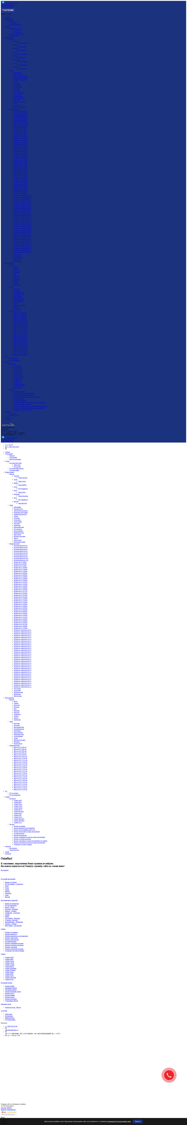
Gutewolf (16, 278)
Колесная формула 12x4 (21, 125)
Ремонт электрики (11, 947)
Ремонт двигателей (11, 938)
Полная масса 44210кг (20, 190)
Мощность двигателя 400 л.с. (23, 226)
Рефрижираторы (19, 300)
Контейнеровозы (19, 294)
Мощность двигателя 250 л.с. (23, 204)
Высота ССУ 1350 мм (20, 349)
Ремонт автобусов (11, 934)
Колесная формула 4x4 (21, 112)
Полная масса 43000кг (20, 186)
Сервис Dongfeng (19, 386)
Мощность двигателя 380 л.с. (23, 221)
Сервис (7, 362)
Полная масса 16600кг (20, 140)
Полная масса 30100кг (20, 162)
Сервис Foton (18, 369)
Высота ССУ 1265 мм (20, 344)
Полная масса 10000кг (20, 133)
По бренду (13, 364)
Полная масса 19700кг (20, 147)
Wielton (16, 281)
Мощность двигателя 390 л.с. (23, 224)
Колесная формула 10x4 (21, 123)
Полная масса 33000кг (20, 169)
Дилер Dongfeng (23, 61)
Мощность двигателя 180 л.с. (23, 199)
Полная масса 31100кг (20, 166)
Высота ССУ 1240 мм (20, 338)
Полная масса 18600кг (20, 144)
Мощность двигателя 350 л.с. (23, 215)
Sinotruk (16, 41)
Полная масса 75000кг (20, 193)
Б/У (6, 356)
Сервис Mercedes (19, 384)
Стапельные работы (11, 1001)
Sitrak (15, 45)
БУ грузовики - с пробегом (14, 884)
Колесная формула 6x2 (21, 114)
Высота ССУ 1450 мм (20, 351)
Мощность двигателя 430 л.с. (23, 234)
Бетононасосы (18, 74)
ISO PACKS (17, 285)
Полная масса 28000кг (20, 155)
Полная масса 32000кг (20, 168)
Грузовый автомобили (8, 879)
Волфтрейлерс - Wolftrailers (14, 922)
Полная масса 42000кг (20, 184)
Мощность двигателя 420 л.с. (23, 232)
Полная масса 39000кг (20, 179)
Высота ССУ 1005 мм (20, 322)
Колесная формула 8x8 (21, 122)
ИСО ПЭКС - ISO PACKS (13, 925)
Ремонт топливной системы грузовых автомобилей (29, 402)
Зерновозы (17, 90)
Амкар (7, 914)
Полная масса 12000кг (20, 135)
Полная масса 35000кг (20, 171)
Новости (12, 21)
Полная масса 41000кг (20, 180)
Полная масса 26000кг (20, 153)
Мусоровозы (18, 94)
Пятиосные (17, 259)
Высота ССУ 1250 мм (20, 342)
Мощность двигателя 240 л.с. (23, 202)
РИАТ (7, 916)
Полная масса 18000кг (20, 142)
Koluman (16, 272)
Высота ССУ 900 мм (20, 316)
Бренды (12, 39)
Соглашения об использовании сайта (119, 1121)
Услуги (7, 26)
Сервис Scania (18, 373)
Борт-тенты (17, 100)
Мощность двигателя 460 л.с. (23, 241)
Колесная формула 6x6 (21, 118)
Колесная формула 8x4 (21, 120)
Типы (11, 70)
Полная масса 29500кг (20, 160)
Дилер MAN (22, 57)
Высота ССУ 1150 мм (20, 331)
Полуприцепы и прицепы (9, 900)
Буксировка (17, 32)
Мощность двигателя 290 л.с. (23, 210)
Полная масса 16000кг (20, 138)
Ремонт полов (9, 997)
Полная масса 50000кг (20, 191)
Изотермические (19, 92)
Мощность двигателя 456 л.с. (23, 239)
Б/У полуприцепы (15, 360)
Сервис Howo (18, 375)
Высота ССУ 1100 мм (20, 323)
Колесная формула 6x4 (21, 116)
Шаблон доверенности (8, 1109)
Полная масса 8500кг (20, 131)
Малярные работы (11, 988)
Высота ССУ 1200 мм (20, 333)
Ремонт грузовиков (19, 391)
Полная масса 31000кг (20, 164)
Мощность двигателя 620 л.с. (23, 250)
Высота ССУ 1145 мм (20, 329)
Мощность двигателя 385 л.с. (23, 223)
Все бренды (13, 413)
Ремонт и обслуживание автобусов (24, 395)
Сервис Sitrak (18, 371)
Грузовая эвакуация (16, 28)
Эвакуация (17, 30)
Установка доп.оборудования (23, 410)
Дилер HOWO (22, 50)
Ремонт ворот (9, 993)
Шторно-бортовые (19, 101)
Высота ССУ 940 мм (20, 318)
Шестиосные (18, 261)
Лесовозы (17, 290)
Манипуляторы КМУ (20, 79)
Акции (7, 417)
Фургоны (16, 83)
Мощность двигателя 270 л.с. (23, 206)
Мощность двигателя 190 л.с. (23, 201)
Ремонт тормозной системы (14, 949)
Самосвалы (17, 85)
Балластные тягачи (19, 107)
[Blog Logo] (8, 12)
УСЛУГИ (4, 1011)
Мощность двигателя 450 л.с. (23, 237)
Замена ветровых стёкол (13, 991)
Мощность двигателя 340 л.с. (23, 213)
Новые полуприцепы (12, 903)
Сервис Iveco (18, 388)
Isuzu (15, 63)
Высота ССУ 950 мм (20, 320)
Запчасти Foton (14, 415)
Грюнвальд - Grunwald (12, 913)
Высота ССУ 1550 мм (20, 355)
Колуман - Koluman (11, 909)
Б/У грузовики (14, 358)
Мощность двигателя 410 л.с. (23, 228)
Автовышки (17, 72)
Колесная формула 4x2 (21, 111)
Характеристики (14, 109)
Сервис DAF (17, 380)
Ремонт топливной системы (14, 943)
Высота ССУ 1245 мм (20, 340)
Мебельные (17, 296)
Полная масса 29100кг (20, 158)
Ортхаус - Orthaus (11, 924)
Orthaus (16, 283)
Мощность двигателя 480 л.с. (23, 245)
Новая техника (9, 37)
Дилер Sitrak (22, 46)
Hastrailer (16, 276)
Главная (7, 17)
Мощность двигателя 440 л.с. (23, 235)
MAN (15, 56)
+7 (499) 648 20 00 (11, 3)
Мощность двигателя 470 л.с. (23, 243)
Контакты (8, 419)
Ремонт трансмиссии (20, 400)
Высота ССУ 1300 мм (20, 345)
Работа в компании (15, 24)
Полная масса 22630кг (20, 149)
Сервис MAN (18, 366)
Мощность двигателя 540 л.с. (23, 248)
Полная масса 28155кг (20, 157)
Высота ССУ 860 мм (20, 314)
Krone (15, 267)
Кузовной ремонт (19, 399)
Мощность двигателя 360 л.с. (23, 217)
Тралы (16, 303)
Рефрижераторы (19, 98)
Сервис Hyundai (19, 377)
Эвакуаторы (17, 105)
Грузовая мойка (14, 35)
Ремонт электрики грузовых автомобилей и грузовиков (30, 406)
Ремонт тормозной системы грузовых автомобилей (29, 408)
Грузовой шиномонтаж (17, 34)
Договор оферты (6, 1108)
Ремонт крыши (10, 995)
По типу (12, 389)
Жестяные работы (11, 990)
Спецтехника (18, 87)
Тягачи (16, 81)
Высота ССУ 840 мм (20, 312)
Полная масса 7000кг (20, 127)
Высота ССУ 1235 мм (20, 336)
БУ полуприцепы (11, 905)
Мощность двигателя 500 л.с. (23, 246)
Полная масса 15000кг (20, 136)
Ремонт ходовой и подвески (22, 404)
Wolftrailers (17, 279)
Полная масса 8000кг (20, 129)
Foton (15, 52)
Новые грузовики (11, 882)
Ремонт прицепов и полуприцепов (24, 393)
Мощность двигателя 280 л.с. (23, 208)
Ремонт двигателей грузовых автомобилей (27, 397)
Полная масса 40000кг (20, 177)
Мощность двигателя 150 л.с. (23, 195)
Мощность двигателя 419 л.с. (23, 230)
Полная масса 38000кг (20, 175)
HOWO (16, 48)
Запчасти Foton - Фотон (13, 1007)
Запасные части (6, 1004)
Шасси (16, 103)
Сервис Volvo (18, 382)
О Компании (9, 19)
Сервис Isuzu (18, 378)
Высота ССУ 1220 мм (20, 334)
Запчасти (8, 411)
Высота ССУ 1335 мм (20, 347)
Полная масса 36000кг (20, 173)
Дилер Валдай (22, 68)
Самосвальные (18, 301)
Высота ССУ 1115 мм (20, 325)
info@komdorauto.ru (7, 5)
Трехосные (17, 256)
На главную (4, 870)
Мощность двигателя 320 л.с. (23, 212)
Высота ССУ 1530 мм (20, 353)
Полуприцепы (9, 263)
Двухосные (17, 254)
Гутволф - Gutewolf (11, 920)
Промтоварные (18, 96)
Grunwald (17, 270)
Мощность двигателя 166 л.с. (23, 197)
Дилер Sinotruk (22, 43)
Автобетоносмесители (20, 76)
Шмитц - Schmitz (10, 911)
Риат (15, 274)
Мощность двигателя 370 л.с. (23, 219)
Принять (137, 1121)
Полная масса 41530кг (20, 182)
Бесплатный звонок (7, 7)
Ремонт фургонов (11, 999)
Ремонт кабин (9, 986)
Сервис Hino (18, 367)
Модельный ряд (23, 54)
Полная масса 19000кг (20, 146)
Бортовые (17, 89)
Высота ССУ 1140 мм (20, 327)
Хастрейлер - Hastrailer (12, 918)
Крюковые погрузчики (21, 78)
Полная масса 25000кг (20, 151)
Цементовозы (18, 309)
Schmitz (16, 268)
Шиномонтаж (9, 1018)
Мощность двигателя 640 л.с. (23, 252)
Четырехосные (18, 257)
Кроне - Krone (9, 907)
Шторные (17, 307)
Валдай (16, 67)
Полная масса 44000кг (20, 188)
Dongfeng (17, 59)
